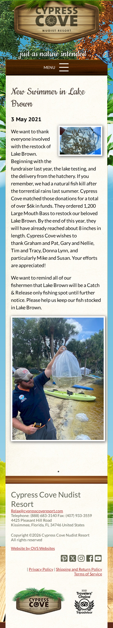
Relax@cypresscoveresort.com (37, 510)
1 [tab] (58, 471)
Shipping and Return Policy (79, 569)
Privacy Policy (41, 569)
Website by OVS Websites (33, 548)
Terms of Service (88, 574)
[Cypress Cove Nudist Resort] (56, 40)
